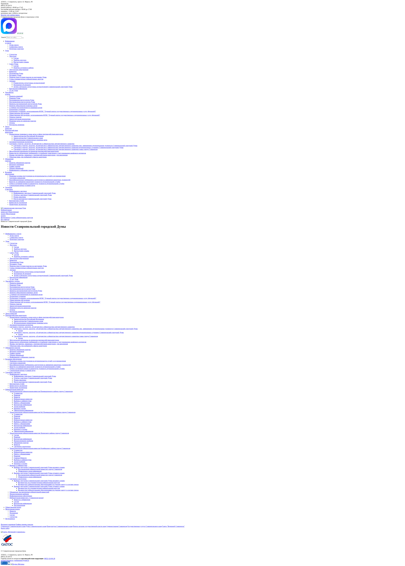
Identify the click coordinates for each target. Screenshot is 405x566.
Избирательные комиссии (23, 399)
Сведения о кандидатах (22, 446)
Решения (17, 395)
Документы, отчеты (12, 281)
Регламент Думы (15, 75)
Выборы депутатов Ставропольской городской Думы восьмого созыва (39, 467)
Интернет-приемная (16, 164)
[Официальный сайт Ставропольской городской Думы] (13, 208)
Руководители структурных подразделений (29, 83)
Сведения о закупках (9, 188)
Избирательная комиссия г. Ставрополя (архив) (27, 498)
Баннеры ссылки (20, 408)
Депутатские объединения (18, 69)
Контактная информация (18, 88)
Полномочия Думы (16, 73)
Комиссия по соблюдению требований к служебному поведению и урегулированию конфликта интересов (47, 153)
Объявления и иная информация (29, 471)
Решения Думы (14, 98)
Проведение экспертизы (18, 204)
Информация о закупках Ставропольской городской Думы (35, 193)
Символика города (16, 47)
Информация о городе (9, 42)
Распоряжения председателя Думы (21, 100)
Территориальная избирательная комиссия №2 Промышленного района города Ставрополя (42, 412)
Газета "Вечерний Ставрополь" (173, 526)
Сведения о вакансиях (17, 178)
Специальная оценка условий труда (22, 185)
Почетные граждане (16, 49)
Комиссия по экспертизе (18, 202)
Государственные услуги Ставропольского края (144, 526)
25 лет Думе (13, 90)
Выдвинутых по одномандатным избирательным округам (39, 482)
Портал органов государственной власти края (89, 526)
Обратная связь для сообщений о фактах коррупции (28, 157)
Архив (20, 330)
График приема (14, 166)
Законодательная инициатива (19, 119)
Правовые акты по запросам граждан (22, 121)
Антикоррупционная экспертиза (21, 142)
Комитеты (13, 71)
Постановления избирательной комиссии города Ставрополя (40, 469)
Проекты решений (16, 96)
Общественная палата (13, 507)
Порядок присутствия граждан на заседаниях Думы (28, 77)
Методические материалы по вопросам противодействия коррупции (34, 151)
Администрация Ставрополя (116, 526)
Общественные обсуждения (19, 113)
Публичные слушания (17, 109)
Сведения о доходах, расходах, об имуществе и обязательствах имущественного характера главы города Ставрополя (55, 149)
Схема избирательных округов (22, 217)
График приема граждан (24, 524)
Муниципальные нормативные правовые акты (30, 140)
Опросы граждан (15, 117)
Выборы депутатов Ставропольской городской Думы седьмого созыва (39, 473)
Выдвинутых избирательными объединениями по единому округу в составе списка (48, 484)
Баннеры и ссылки (20, 429)
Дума (7, 241)
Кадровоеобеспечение (9, 173)
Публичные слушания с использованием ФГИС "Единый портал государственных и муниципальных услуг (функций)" (52, 111)
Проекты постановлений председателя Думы (25, 104)
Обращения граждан (9, 160)
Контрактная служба (16, 201)
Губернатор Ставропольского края (13, 526)
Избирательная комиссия (6, 211)
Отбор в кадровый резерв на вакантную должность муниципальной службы (36, 183)
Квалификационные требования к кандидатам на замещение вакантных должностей (39, 180)
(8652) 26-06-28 (49, 558)
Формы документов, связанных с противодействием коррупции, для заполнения (38, 155)
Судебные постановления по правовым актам (25, 107)
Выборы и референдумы (22, 401)
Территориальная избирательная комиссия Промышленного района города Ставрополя (41, 391)
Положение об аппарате (22, 85)
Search (3, 37)
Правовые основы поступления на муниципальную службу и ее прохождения (37, 176)
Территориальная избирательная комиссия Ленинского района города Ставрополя (39, 433)
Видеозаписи (5, 217)
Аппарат (12, 81)
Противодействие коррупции (11, 131)
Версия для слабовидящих (10, 15)
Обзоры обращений (16, 168)
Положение (14, 513)
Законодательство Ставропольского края (28, 138)
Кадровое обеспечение (13, 359)
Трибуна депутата (20, 60)
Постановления (19, 505)
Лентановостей (8, 127)
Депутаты (12, 56)
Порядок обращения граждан (19, 163)
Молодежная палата (12, 509)
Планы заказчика (20, 197)
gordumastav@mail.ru (21, 560)
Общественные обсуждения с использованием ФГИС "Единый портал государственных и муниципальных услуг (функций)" (54, 115)
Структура (13, 54)
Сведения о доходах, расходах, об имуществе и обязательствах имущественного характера (41, 144)
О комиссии (18, 393)
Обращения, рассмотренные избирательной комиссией (29, 492)
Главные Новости (20, 458)
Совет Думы (13, 64)
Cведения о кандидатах (18, 479)
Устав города (14, 45)
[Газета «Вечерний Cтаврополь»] (13, 532)
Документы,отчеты (9, 93)
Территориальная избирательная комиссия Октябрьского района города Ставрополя (40, 448)
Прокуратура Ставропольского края (59, 526)
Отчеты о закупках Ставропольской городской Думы (33, 195)
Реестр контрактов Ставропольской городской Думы (32, 199)
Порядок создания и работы (24, 68)
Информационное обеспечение (21, 496)
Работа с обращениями (22, 403)
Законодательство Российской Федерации (29, 136)
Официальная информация (23, 410)
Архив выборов (19, 406)
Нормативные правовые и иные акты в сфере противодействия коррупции (36, 134)
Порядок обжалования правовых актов (23, 106)
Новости (17, 397)
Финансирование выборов (23, 441)
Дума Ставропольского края (36, 526)
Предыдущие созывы (21, 62)
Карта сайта (5, 528)
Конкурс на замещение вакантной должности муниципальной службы (34, 182)
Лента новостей (11, 313)
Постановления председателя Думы (22, 102)
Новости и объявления (22, 500)
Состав (16, 58)
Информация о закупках (18, 191)
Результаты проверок (16, 125)
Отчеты (12, 123)
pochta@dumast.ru (7, 560)
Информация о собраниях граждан (21, 170)
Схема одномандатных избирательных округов (26, 79)
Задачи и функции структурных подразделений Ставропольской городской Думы (43, 87)
